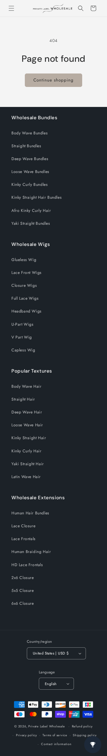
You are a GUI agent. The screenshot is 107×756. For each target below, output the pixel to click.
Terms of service (55, 735)
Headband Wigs (26, 311)
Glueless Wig (23, 259)
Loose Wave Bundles (30, 171)
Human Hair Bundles (30, 513)
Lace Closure (23, 526)
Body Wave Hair (26, 386)
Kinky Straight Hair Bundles (36, 197)
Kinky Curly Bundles (29, 184)
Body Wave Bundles (29, 133)
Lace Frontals (23, 539)
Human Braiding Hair (31, 551)
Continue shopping (53, 80)
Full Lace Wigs (25, 298)
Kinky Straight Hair (28, 438)
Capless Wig (23, 350)
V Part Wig (21, 337)
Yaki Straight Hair (27, 464)
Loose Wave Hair (27, 425)
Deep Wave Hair (26, 412)
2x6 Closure (22, 577)
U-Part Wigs (22, 324)
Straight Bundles (26, 146)
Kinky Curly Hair (26, 451)
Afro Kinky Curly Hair (31, 210)
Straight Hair (23, 399)
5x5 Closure (22, 590)
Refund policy (82, 726)
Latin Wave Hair (26, 477)
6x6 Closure (22, 603)
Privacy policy (26, 735)
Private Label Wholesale (46, 726)
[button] (11, 8)
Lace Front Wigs (26, 272)
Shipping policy (85, 735)
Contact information (56, 744)
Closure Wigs (24, 285)
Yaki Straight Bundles (30, 223)
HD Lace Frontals (27, 565)
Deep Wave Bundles (29, 159)
